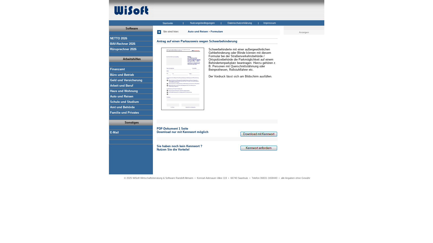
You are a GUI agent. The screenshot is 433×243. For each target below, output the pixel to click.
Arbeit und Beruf (121, 85)
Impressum (269, 23)
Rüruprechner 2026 (123, 49)
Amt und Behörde (122, 107)
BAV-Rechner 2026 (122, 43)
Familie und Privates (124, 112)
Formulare (217, 31)
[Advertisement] (304, 106)
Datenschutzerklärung (240, 23)
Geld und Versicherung (126, 80)
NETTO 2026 (118, 38)
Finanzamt (117, 69)
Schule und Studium (124, 102)
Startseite (168, 23)
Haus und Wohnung (124, 91)
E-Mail (114, 132)
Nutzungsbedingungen (202, 23)
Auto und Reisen (121, 96)
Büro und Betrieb (122, 74)
